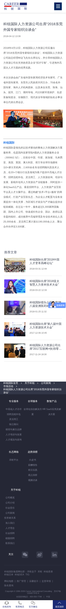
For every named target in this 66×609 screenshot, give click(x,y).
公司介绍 (10, 502)
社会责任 (10, 507)
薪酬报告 (32, 465)
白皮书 (32, 460)
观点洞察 (32, 475)
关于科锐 (29, 383)
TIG (27, 574)
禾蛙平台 (13, 460)
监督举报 (46, 581)
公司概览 (10, 497)
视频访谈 (32, 480)
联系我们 (10, 543)
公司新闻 (46, 383)
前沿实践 (32, 470)
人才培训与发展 (14, 434)
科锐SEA (19, 574)
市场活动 (8, 386)
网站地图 (8, 581)
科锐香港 (48, 571)
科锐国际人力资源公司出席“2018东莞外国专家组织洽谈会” (32, 391)
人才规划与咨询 (14, 439)
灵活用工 (13, 419)
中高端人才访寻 (14, 409)
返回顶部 (59, 606)
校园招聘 (10, 538)
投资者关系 (10, 518)
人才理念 (10, 528)
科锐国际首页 (10, 383)
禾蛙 (40, 571)
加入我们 (10, 523)
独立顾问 (13, 424)
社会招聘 (10, 533)
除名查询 (8, 585)
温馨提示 (33, 581)
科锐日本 (8, 574)
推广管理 (21, 581)
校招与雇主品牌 (14, 429)
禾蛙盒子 (31, 571)
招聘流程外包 (14, 414)
